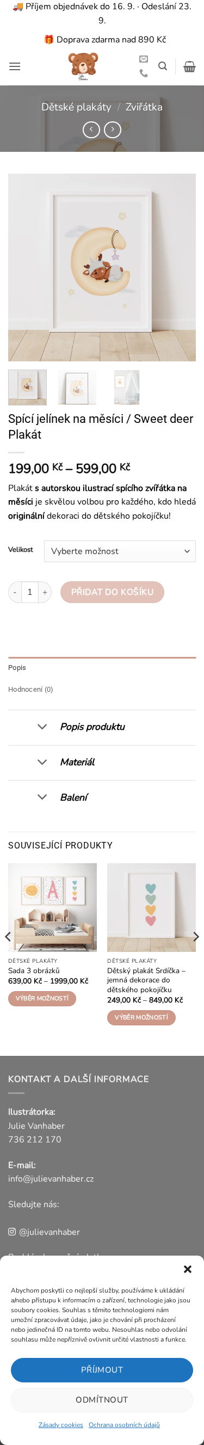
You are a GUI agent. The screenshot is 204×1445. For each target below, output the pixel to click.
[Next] (178, 267)
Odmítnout (102, 1399)
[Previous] (25, 267)
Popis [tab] (17, 667)
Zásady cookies (61, 1425)
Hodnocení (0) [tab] (30, 689)
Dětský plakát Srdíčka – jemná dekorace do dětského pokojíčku (146, 980)
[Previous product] (112, 129)
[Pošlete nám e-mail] (143, 59)
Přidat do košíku (112, 592)
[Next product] (91, 129)
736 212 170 (34, 1140)
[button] (187, 1269)
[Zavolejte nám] (143, 73)
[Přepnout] (42, 727)
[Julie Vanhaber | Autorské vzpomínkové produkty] (83, 66)
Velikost (20, 550)
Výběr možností (42, 998)
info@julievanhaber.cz (51, 1179)
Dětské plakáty (76, 107)
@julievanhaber (49, 1232)
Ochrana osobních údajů (124, 1425)
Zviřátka (144, 107)
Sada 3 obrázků (34, 971)
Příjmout (102, 1369)
